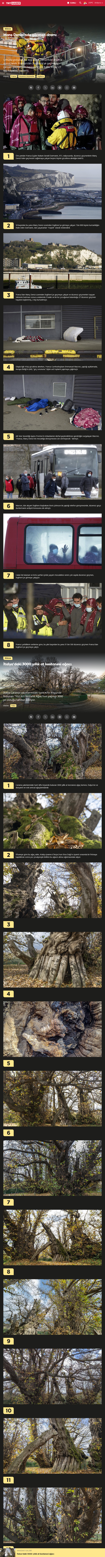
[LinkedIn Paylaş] (52, 87)
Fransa (13, 76)
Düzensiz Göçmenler (26, 76)
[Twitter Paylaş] (45, 87)
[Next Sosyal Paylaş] (31, 87)
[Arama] (80, 3)
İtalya (13, 706)
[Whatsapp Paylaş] (66, 87)
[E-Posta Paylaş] (74, 87)
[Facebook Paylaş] (38, 87)
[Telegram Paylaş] (59, 87)
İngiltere (41, 76)
